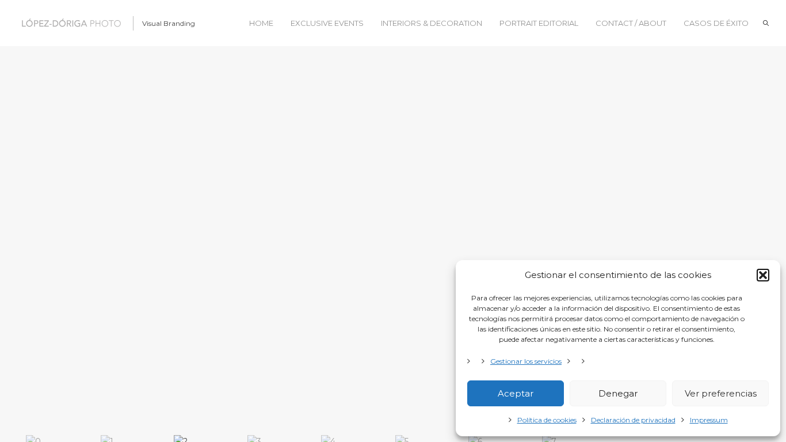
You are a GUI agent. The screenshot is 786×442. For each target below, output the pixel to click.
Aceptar (515, 393)
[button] (763, 275)
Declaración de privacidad (633, 420)
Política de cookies (547, 420)
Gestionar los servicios (526, 361)
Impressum (709, 420)
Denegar (618, 393)
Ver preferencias (721, 393)
